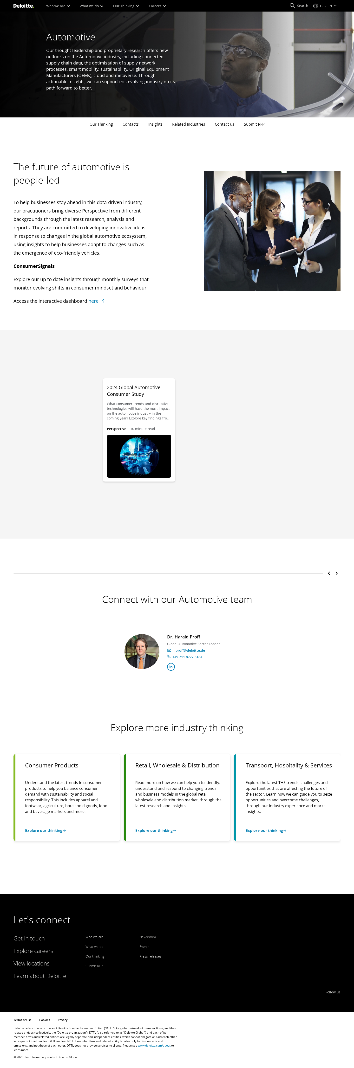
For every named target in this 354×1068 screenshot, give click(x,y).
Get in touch (29, 938)
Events (144, 946)
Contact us (224, 124)
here (93, 301)
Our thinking (94, 956)
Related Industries (188, 124)
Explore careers (33, 951)
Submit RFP (254, 124)
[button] (298, 5)
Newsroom (147, 937)
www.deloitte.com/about (154, 1045)
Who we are (56, 6)
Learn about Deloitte (39, 976)
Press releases (150, 956)
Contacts (131, 124)
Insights (155, 124)
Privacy (62, 1020)
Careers (155, 6)
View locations (31, 963)
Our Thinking (124, 6)
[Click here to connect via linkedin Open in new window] (171, 667)
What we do (90, 6)
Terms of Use (22, 1020)
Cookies (44, 1020)
